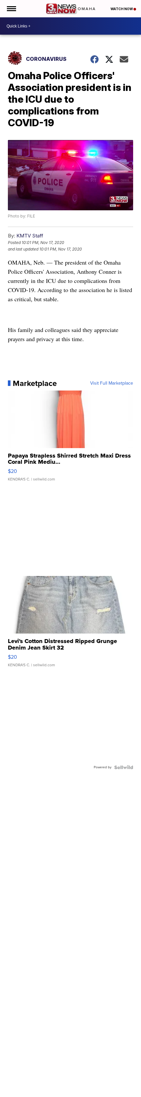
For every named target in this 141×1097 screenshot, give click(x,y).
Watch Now (122, 9)
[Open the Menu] (11, 9)
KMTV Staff (29, 236)
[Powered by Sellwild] (123, 767)
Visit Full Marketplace (111, 383)
